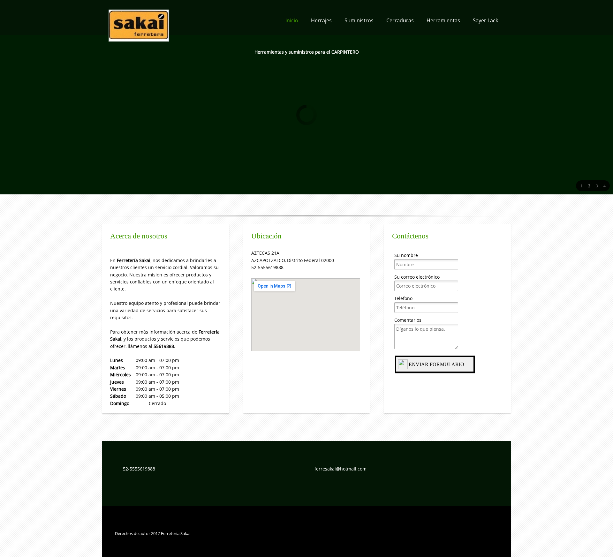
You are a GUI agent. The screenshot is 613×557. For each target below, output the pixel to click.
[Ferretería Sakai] (139, 18)
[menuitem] (292, 22)
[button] (581, 186)
